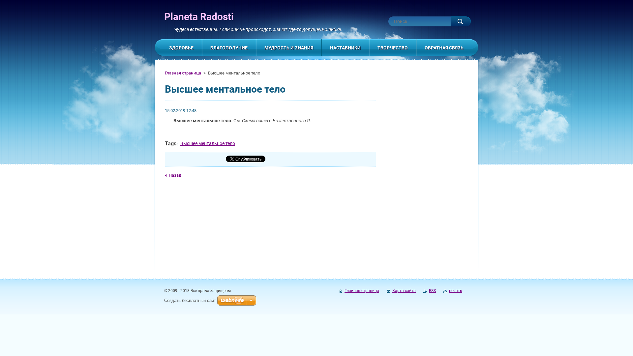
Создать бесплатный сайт (190, 300)
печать (455, 290)
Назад (175, 175)
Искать (461, 21)
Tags (170, 143)
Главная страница (183, 73)
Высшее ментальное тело (207, 143)
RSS (432, 290)
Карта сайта (404, 290)
